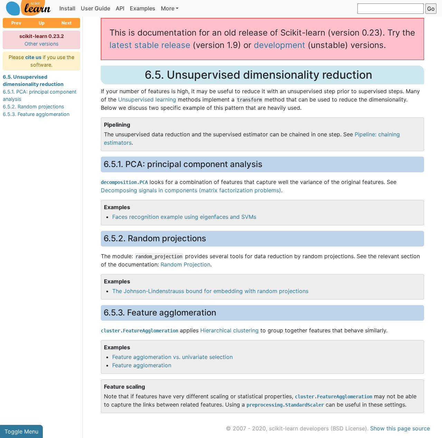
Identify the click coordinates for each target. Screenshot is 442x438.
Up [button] (42, 23)
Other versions (42, 44)
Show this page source (400, 428)
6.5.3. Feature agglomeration (36, 114)
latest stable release (149, 45)
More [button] (167, 8)
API (120, 8)
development (279, 45)
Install (67, 8)
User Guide (95, 8)
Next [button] (66, 23)
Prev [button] (16, 23)
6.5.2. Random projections (33, 106)
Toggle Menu (21, 431)
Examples (142, 8)
